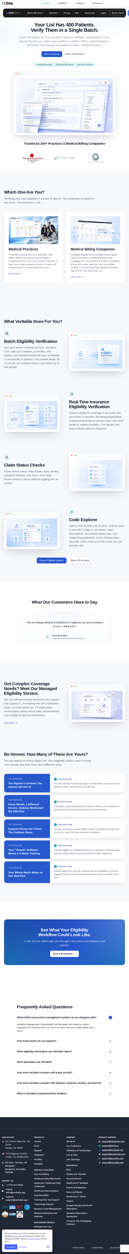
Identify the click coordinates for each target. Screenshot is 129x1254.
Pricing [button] (67, 13)
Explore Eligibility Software (51, 560)
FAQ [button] (76, 13)
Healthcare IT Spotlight (77, 1183)
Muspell (38, 1150)
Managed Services (43, 1226)
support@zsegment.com (113, 1154)
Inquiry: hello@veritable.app (15, 1191)
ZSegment (39, 1155)
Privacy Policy (79, 1248)
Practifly (38, 1159)
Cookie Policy (34, 1239)
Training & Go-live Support (46, 1200)
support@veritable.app (113, 1162)
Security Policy (116, 1248)
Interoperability (41, 1195)
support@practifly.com (112, 1158)
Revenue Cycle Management (48, 1208)
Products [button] (45, 3)
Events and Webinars (76, 1187)
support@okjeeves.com (113, 1141)
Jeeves (37, 1141)
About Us (70, 1141)
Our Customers (73, 1146)
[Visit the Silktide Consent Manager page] (48, 1247)
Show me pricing (51, 54)
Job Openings (73, 1159)
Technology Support (44, 1204)
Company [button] (80, 3)
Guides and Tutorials (76, 1174)
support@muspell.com (112, 1150)
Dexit (36, 1146)
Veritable (38, 1164)
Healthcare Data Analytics (46, 1191)
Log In (103, 13)
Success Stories (74, 1178)
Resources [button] (97, 3)
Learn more (10, 723)
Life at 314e (71, 1155)
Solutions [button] (62, 3)
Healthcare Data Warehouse (47, 1178)
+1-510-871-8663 (14, 1185)
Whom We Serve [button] (34, 13)
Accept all (11, 1247)
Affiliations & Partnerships (78, 1150)
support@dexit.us (110, 1145)
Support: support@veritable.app (17, 1198)
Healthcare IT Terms (76, 1196)
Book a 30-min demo (76, 54)
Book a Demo (118, 13)
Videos (69, 1201)
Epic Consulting (41, 1174)
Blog (68, 1169)
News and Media (74, 1192)
